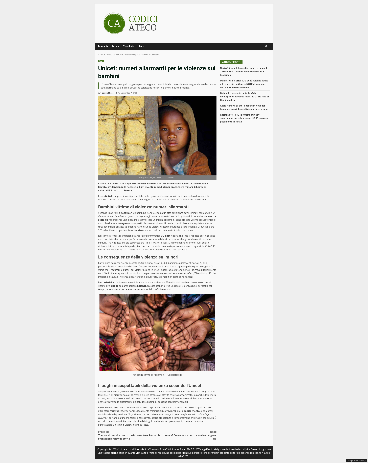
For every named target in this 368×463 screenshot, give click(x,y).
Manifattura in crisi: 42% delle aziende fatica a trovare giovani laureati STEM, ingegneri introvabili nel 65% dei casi (244, 84)
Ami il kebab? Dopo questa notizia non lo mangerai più (187, 435)
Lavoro (115, 46)
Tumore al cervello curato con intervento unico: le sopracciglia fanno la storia (127, 435)
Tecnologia (128, 46)
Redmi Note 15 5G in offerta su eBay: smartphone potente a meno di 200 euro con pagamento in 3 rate (244, 118)
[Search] (266, 46)
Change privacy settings (356, 460)
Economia (103, 46)
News (141, 46)
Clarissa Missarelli (108, 93)
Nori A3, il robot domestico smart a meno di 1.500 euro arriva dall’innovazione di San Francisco (243, 71)
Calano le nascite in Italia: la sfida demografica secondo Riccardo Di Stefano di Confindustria (244, 96)
